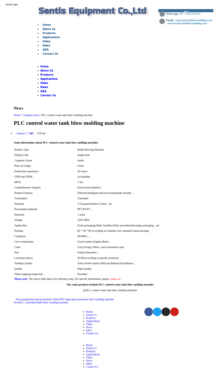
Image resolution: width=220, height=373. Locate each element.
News (46, 45)
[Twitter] (157, 312)
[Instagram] (166, 312)
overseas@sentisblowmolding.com (192, 22)
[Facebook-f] (148, 312)
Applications (51, 37)
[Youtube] (174, 312)
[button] (93, 60)
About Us (49, 29)
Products (49, 33)
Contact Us (50, 54)
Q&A (46, 49)
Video (46, 41)
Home (47, 25)
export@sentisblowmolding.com (194, 20)
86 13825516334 (190, 13)
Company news (31, 115)
